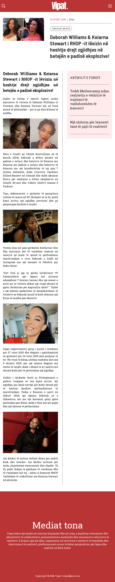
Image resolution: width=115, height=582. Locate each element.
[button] (3, 6)
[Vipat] (59, 6)
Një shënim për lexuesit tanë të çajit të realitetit (89, 124)
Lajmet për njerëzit (61, 28)
